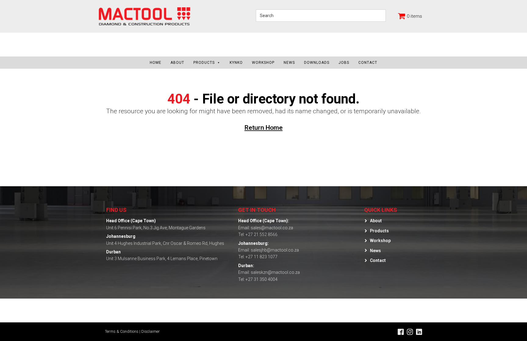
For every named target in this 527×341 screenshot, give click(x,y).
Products (204, 62)
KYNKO (236, 62)
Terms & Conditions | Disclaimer (132, 331)
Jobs (344, 62)
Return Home (264, 127)
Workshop (263, 62)
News (289, 62)
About (177, 62)
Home (155, 62)
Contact (367, 62)
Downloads (316, 62)
